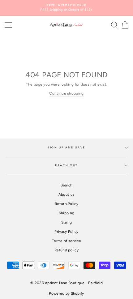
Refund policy (66, 250)
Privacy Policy (66, 231)
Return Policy (66, 204)
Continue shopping (66, 93)
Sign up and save (66, 147)
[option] (66, 8)
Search (67, 185)
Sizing (66, 222)
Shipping (66, 213)
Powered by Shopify (66, 293)
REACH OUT (66, 165)
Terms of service (66, 241)
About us (66, 194)
